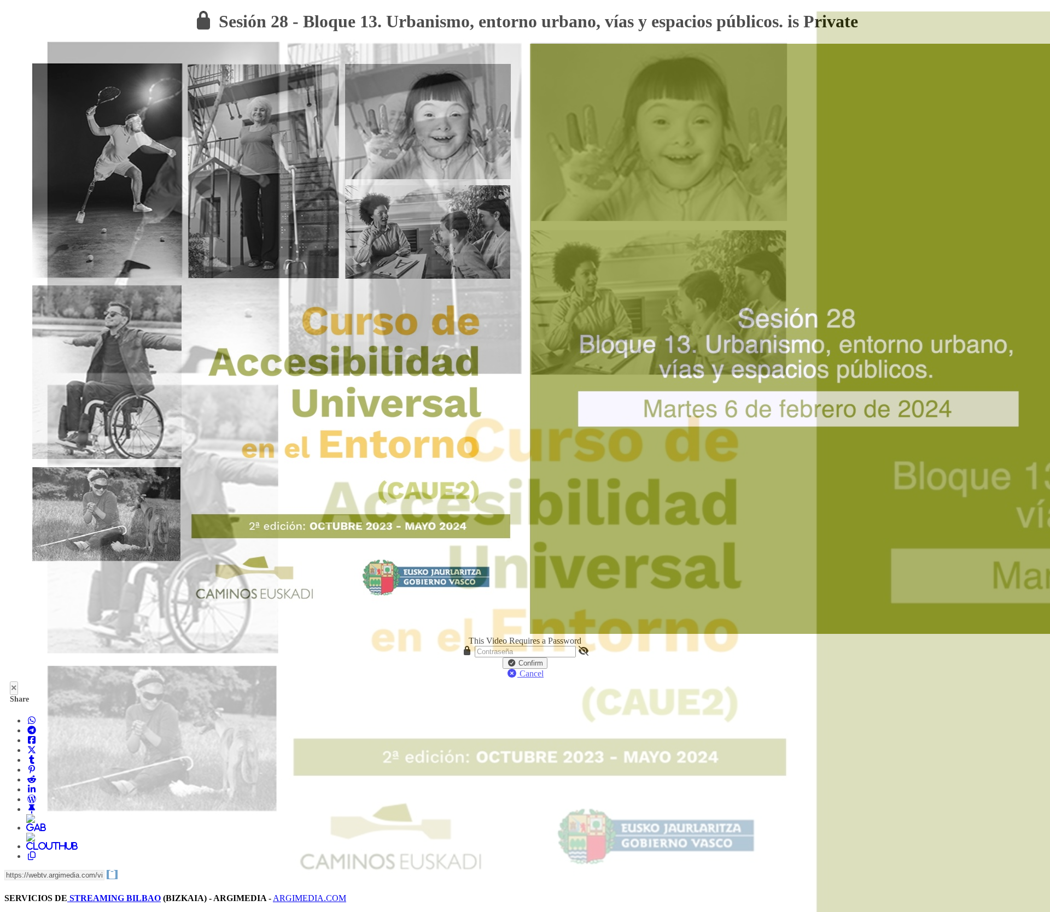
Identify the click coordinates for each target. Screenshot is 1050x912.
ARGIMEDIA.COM (309, 898)
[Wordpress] (31, 799)
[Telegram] (31, 730)
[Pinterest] (31, 769)
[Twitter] (31, 750)
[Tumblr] (31, 759)
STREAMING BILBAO (114, 898)
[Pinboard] (31, 809)
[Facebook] (31, 740)
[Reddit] (31, 779)
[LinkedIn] (31, 789)
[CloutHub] (31, 846)
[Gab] (31, 827)
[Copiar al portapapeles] (31, 856)
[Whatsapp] (31, 720)
